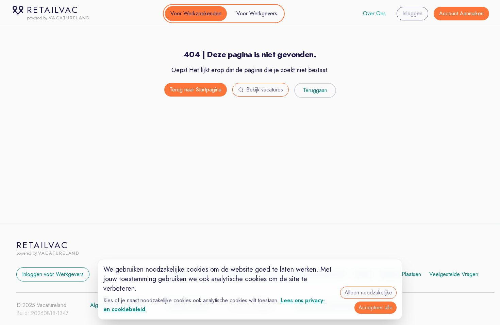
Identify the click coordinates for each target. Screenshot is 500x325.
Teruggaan (315, 90)
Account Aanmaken (461, 13)
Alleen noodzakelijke (368, 292)
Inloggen (412, 13)
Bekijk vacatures (264, 89)
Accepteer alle (376, 307)
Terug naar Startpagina (195, 89)
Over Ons (374, 13)
